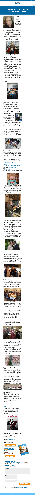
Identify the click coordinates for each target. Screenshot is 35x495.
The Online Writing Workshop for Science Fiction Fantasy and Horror (12, 409)
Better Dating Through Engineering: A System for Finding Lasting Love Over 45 (12, 164)
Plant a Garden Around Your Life (13, 167)
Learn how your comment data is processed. (21, 487)
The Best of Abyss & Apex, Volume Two (9, 161)
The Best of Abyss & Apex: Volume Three (10, 162)
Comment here (10, 445)
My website (5, 440)
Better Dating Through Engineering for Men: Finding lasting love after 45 (12, 165)
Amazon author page (6, 441)
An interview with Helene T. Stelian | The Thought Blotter (13, 462)
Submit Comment (24, 483)
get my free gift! (10, 456)
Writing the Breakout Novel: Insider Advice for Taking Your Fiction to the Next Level (12, 412)
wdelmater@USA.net (12, 439)
